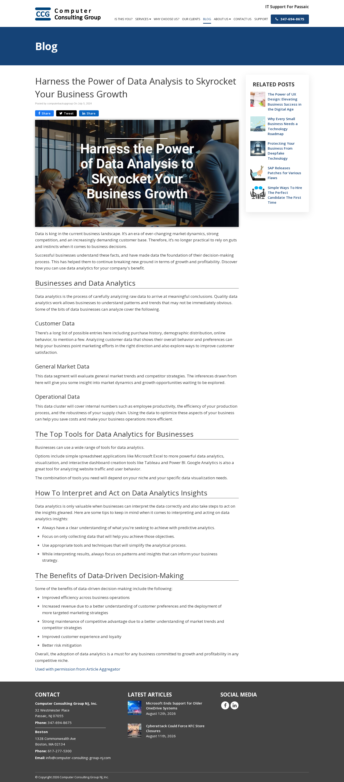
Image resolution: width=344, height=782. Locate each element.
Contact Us (243, 19)
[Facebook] (225, 705)
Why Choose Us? (166, 19)
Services (142, 19)
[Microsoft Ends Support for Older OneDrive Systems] (134, 708)
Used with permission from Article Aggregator (77, 669)
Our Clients (191, 19)
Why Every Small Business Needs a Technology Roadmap (283, 126)
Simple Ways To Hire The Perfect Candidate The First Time (285, 195)
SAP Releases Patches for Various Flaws (284, 173)
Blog (207, 19)
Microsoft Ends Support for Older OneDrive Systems (174, 705)
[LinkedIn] (234, 705)
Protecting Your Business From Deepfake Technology (281, 151)
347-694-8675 (291, 19)
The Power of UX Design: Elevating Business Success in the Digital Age (284, 101)
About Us (221, 19)
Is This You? (123, 19)
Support (261, 19)
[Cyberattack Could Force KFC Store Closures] (134, 730)
